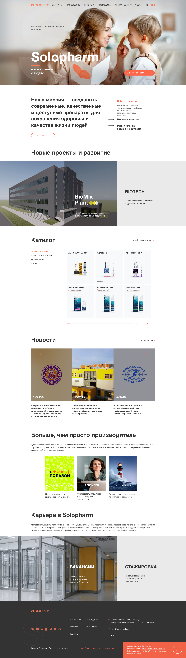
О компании (57, 5)
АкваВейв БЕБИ (76, 288)
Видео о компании (135, 73)
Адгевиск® (102, 253)
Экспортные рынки (123, 5)
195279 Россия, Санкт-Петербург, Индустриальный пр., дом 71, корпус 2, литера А (132, 621)
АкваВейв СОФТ (134, 288)
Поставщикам (105, 5)
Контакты (112, 636)
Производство (74, 5)
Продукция (89, 5)
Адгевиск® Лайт (134, 253)
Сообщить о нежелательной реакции (97, 648)
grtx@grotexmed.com (121, 629)
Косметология (37, 260)
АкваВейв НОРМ (105, 288)
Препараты (75, 627)
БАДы (34, 263)
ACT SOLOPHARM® (77, 253)
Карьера (137, 5)
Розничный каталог (40, 252)
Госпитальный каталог (41, 256)
